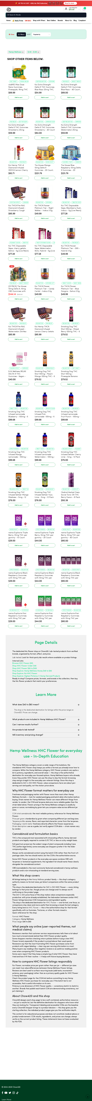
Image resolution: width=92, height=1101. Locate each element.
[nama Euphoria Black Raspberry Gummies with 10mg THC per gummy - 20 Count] (45, 559)
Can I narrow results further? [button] (25, 725)
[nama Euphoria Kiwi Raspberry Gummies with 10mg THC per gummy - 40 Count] (71, 599)
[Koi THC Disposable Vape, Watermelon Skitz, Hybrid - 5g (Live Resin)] (45, 232)
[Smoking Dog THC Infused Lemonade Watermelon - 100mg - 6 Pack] (45, 438)
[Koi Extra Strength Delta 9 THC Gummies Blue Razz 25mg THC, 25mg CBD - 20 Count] (45, 71)
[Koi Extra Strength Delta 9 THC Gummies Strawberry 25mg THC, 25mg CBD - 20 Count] (18, 111)
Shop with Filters (39, 20)
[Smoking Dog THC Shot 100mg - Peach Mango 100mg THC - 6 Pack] (45, 357)
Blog (75, 20)
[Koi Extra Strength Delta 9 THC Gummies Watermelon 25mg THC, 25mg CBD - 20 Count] (71, 111)
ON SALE (28, 20)
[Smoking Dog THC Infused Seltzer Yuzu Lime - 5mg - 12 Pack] (45, 478)
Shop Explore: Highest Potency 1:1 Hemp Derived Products (36, 676)
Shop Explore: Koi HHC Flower (24, 673)
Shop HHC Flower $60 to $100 (24, 668)
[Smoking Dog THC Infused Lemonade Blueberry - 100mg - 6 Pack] (18, 398)
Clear (12, 34)
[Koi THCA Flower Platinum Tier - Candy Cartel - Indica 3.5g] (45, 272)
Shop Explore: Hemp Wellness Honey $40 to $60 (32, 671)
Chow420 (16, 1087)
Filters (22, 34)
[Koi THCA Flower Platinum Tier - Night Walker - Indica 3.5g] (45, 192)
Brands (60, 20)
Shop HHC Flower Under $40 (24, 666)
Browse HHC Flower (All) (22, 663)
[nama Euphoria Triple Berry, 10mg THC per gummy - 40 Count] (71, 519)
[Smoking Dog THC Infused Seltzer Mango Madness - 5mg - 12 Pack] (18, 478)
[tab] (46, 704)
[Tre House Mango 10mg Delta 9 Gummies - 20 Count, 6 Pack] (45, 151)
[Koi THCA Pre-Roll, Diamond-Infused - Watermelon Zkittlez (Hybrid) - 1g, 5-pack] (18, 313)
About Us (68, 20)
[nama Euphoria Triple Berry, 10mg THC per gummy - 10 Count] (18, 519)
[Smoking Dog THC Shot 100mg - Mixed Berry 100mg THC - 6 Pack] (71, 313)
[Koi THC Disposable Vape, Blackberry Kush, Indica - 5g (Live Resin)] (71, 192)
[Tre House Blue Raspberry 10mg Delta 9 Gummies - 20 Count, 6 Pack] (71, 151)
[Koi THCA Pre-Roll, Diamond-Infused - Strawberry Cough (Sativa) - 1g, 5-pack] (18, 192)
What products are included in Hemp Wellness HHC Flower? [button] (39, 719)
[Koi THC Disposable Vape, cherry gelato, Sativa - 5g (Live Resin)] (18, 232)
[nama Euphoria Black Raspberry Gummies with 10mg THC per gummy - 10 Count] (18, 559)
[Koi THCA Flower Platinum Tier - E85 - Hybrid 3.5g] (71, 232)
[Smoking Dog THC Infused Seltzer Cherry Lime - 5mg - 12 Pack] (71, 438)
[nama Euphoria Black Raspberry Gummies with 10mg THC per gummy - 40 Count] (71, 559)
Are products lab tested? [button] (23, 730)
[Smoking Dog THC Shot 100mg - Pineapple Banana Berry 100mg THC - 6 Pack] (71, 357)
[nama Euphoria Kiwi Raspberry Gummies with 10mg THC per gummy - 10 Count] (18, 599)
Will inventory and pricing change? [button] (27, 735)
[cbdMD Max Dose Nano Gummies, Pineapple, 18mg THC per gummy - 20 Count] (18, 71)
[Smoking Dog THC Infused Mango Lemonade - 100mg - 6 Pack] (18, 438)
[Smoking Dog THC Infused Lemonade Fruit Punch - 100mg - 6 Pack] (71, 398)
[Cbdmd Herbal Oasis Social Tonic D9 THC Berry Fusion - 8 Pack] (71, 478)
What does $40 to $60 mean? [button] (25, 705)
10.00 (72, 10)
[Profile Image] (66, 9)
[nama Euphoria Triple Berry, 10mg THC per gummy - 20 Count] (45, 519)
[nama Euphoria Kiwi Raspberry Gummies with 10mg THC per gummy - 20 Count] (45, 599)
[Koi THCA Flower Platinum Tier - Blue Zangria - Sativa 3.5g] (71, 272)
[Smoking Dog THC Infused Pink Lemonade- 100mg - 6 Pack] (45, 398)
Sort (29, 34)
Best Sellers (51, 20)
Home (8, 20)
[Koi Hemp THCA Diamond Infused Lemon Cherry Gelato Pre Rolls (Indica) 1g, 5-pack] (45, 313)
